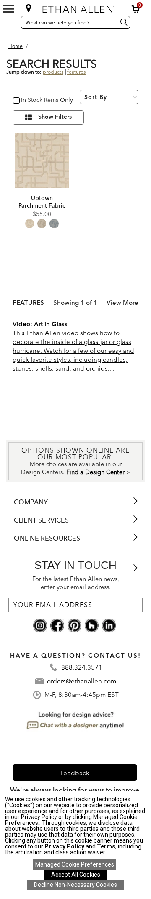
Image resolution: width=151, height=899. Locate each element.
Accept (75, 875)
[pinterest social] (74, 624)
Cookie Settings (74, 864)
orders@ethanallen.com (81, 681)
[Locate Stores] (28, 8)
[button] (136, 9)
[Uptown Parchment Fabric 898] (42, 160)
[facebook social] (57, 624)
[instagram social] (40, 624)
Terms (106, 846)
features (76, 72)
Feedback (74, 773)
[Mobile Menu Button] (8, 8)
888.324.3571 (81, 668)
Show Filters (55, 117)
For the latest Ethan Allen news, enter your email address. (75, 583)
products (53, 72)
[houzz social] (92, 624)
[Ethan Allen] (76, 7)
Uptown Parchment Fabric (41, 201)
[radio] (29, 223)
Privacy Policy (64, 846)
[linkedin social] (109, 624)
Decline (75, 885)
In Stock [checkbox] (30, 100)
